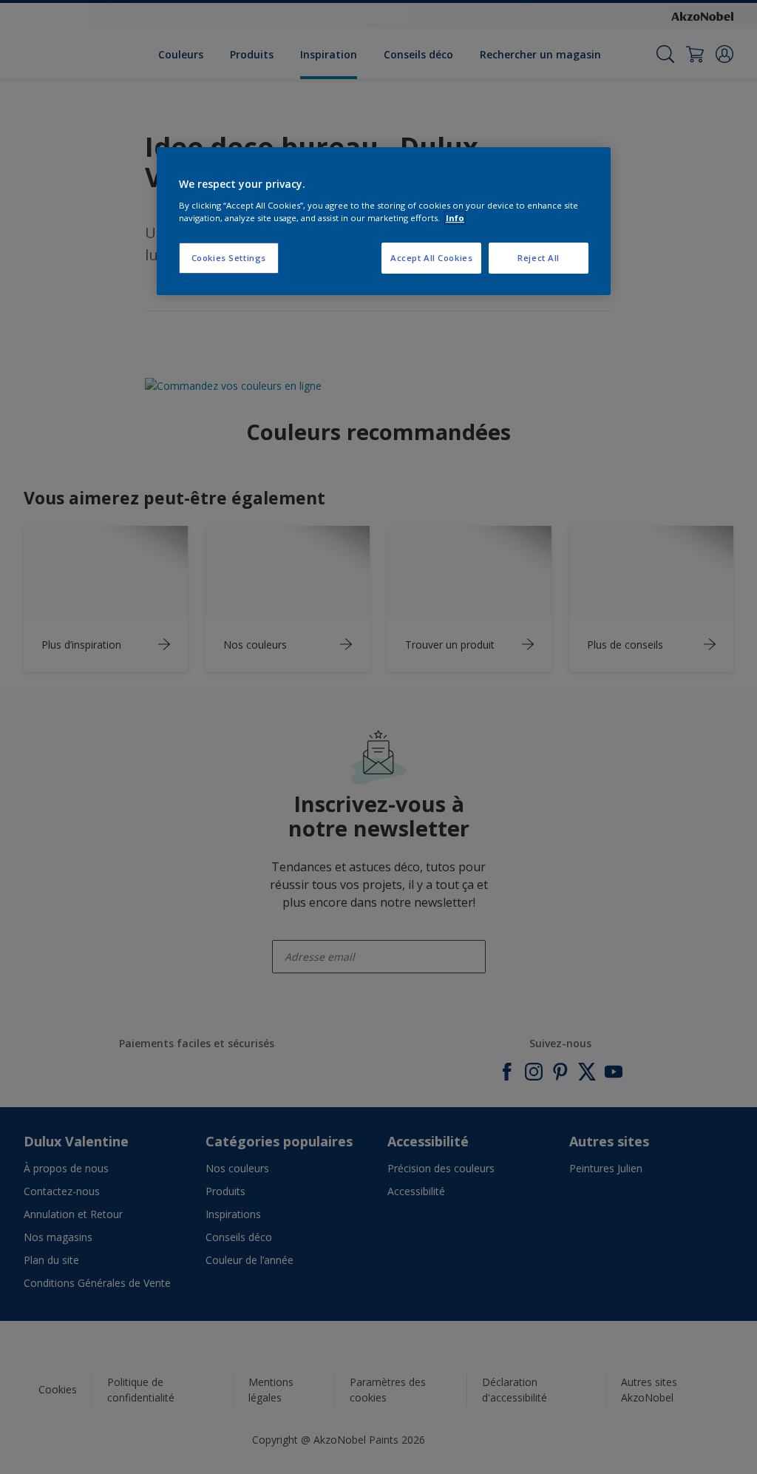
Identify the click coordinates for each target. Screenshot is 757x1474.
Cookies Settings (228, 257)
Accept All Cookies (431, 257)
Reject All (538, 257)
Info (455, 217)
